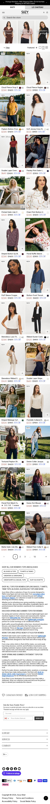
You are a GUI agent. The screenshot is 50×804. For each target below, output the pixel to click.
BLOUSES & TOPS (10, 571)
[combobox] (25, 17)
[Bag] (47, 12)
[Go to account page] (44, 12)
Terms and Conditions (25, 798)
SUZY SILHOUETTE (36, 580)
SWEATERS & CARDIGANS (13, 576)
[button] (47, 12)
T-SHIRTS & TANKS (26, 571)
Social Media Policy (28, 801)
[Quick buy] (22, 82)
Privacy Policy (7, 798)
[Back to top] (46, 798)
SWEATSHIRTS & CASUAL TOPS (15, 580)
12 (35, 557)
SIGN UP (39, 718)
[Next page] (46, 557)
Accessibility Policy (9, 801)
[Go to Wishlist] (40, 13)
